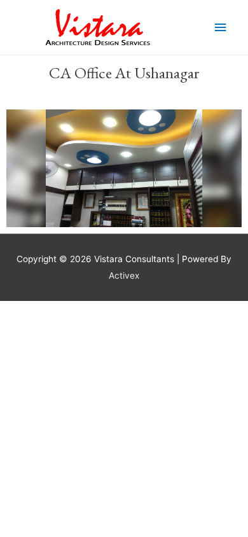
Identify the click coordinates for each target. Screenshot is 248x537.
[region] (124, 168)
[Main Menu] (220, 27)
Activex (124, 275)
